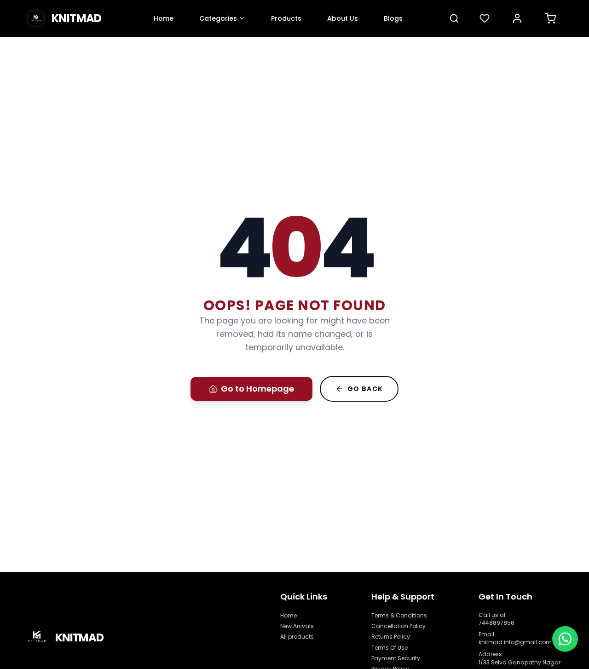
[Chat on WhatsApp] (565, 639)
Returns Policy (390, 636)
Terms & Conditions (399, 615)
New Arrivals (297, 626)
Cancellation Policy (398, 626)
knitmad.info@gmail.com (515, 642)
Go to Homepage (257, 388)
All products (297, 636)
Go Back (365, 388)
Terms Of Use (389, 648)
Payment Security (395, 658)
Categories (218, 18)
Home (288, 615)
